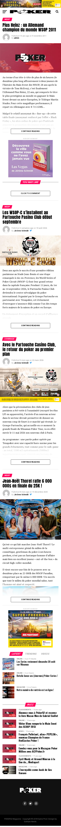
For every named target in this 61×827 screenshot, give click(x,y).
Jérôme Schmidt (21, 231)
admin (16, 38)
